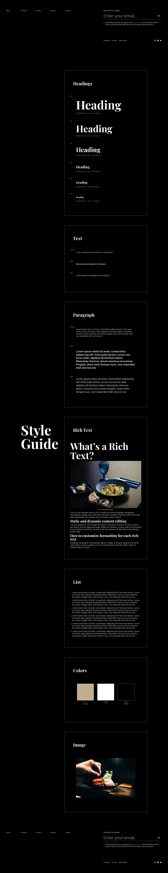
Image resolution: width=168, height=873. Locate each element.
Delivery (53, 10)
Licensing (106, 40)
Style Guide (123, 40)
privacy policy (137, 22)
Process (38, 10)
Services (24, 10)
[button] (159, 4)
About (8, 10)
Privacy (114, 40)
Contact (67, 10)
